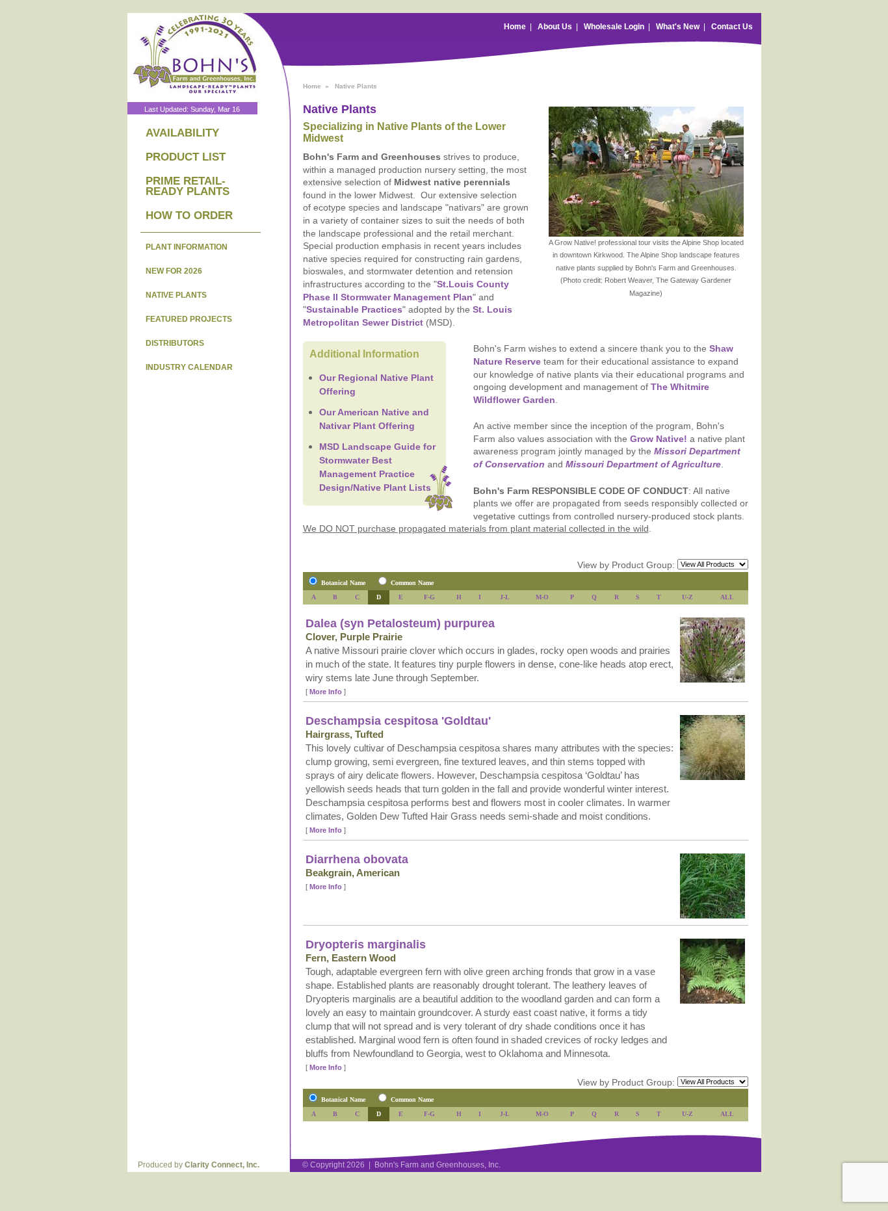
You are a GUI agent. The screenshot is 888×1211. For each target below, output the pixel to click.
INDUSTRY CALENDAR (189, 367)
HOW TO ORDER (189, 215)
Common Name (412, 582)
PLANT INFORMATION (187, 247)
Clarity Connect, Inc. (222, 1164)
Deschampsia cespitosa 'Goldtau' (398, 720)
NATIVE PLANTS (176, 295)
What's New (677, 26)
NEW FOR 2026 (174, 271)
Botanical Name (343, 582)
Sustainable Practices (354, 309)
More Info (325, 692)
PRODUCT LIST (186, 157)
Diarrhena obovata (357, 859)
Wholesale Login (614, 26)
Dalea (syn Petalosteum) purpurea (400, 623)
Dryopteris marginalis (366, 944)
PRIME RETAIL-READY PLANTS (187, 186)
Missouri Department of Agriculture (643, 464)
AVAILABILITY (182, 133)
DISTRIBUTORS (175, 343)
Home (515, 26)
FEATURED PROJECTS (189, 319)
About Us (555, 26)
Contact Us (732, 26)
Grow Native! (658, 439)
